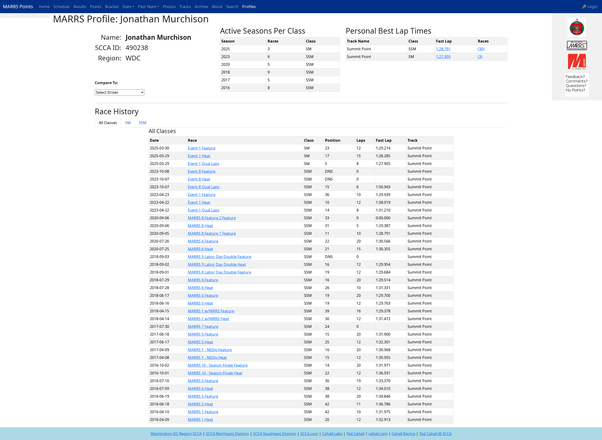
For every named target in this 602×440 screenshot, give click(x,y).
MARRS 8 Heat (200, 225)
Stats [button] (127, 6)
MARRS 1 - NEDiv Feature (210, 349)
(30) (481, 48)
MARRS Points (18, 6)
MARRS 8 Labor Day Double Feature (219, 272)
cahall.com (378, 433)
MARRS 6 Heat (200, 248)
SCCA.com (309, 433)
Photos (169, 6)
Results (79, 6)
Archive (201, 6)
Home (44, 6)
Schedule (61, 6)
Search (232, 6)
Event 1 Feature (201, 148)
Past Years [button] (147, 6)
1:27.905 (443, 56)
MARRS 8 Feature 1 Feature (212, 233)
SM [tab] (128, 122)
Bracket (112, 6)
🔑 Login (589, 6)
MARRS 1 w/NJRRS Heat (208, 318)
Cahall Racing (403, 433)
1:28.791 (443, 48)
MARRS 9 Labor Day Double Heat (217, 264)
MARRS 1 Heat (200, 419)
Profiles (249, 6)
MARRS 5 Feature (203, 295)
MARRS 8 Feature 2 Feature (212, 217)
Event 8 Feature (201, 171)
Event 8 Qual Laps (203, 186)
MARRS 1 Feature (203, 411)
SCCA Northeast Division (227, 433)
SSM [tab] (143, 122)
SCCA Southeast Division (274, 433)
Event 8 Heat (199, 179)
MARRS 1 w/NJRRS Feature (211, 311)
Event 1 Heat (199, 155)
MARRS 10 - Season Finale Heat (215, 373)
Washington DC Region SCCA (176, 433)
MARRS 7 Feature (203, 326)
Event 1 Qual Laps (203, 163)
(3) (480, 56)
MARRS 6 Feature (203, 241)
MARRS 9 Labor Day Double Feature (219, 256)
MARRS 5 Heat (200, 303)
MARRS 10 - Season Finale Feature (218, 365)
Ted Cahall (355, 433)
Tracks (185, 6)
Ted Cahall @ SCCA (435, 433)
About (217, 6)
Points (95, 6)
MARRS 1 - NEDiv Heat (207, 357)
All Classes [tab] (108, 122)
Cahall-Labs (332, 433)
